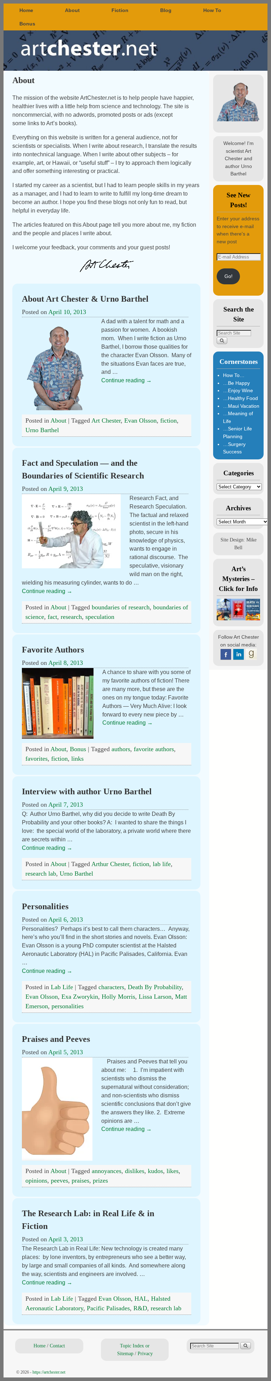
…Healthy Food (240, 398)
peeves (59, 1180)
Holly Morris (118, 996)
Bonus (27, 24)
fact (52, 616)
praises (80, 1180)
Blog (165, 10)
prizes (100, 1180)
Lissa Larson (155, 996)
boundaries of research (121, 607)
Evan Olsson (140, 420)
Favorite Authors (53, 649)
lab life (162, 864)
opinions (36, 1180)
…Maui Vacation (241, 406)
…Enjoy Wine (238, 390)
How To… (234, 375)
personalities (68, 1006)
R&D (140, 1308)
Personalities (45, 906)
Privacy (145, 1353)
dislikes (134, 1170)
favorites (36, 758)
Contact (57, 1345)
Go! (228, 276)
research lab (40, 873)
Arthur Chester (110, 864)
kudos (155, 1170)
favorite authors (154, 749)
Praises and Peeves (56, 1039)
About (72, 10)
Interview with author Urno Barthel (87, 791)
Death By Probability (155, 987)
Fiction (120, 10)
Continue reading (126, 380)
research (71, 616)
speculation (99, 616)
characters (111, 987)
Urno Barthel (42, 430)
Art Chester (106, 420)
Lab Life (62, 987)
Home (26, 10)
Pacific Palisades (108, 1308)
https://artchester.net (48, 1372)
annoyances (106, 1170)
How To (212, 10)
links (77, 758)
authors (121, 749)
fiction (168, 420)
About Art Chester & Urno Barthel (85, 298)
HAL (140, 1298)
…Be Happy (236, 383)
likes (173, 1170)
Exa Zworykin (79, 996)
